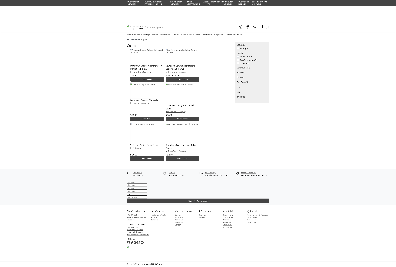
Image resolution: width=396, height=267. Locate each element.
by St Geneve (135, 148)
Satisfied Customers (248, 173)
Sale (241, 35)
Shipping (178, 225)
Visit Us (172, 173)
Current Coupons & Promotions (257, 215)
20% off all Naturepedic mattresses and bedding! (153, 3)
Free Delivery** (210, 173)
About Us (154, 217)
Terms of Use (227, 225)
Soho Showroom (132, 227)
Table (197, 35)
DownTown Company (248, 60)
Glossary (202, 217)
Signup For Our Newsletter (198, 201)
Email (129, 194)
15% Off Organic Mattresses (133, 3)
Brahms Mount (246, 57)
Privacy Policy (227, 222)
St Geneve (244, 63)
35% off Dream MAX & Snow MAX (259, 3)
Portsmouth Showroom (135, 232)
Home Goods (206, 35)
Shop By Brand (252, 217)
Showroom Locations (232, 35)
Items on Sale (252, 220)
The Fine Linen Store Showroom (138, 235)
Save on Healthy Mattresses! (176, 3)
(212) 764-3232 (132, 215)
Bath (190, 35)
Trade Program (252, 222)
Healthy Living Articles (158, 215)
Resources (202, 215)
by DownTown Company (140, 72)
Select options (147, 79)
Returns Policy (228, 215)
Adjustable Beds (165, 35)
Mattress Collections (133, 35)
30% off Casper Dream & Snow (227, 3)
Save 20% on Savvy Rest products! (211, 3)
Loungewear (217, 35)
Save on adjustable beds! (193, 3)
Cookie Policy (227, 227)
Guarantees (179, 222)
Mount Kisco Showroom (135, 230)
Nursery (183, 35)
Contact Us (131, 220)
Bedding (146, 35)
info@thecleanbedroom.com (136, 217)
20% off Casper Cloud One (243, 3)
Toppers (154, 35)
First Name (131, 182)
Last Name (131, 188)
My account (179, 217)
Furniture (175, 35)
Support (177, 215)
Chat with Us (137, 173)
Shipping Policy (228, 217)
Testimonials (155, 220)
